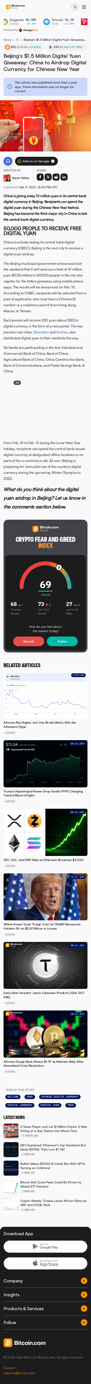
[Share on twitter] (48, 177)
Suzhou (62, 332)
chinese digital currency (59, 1096)
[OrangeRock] (28, 30)
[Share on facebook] (40, 177)
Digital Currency (20, 1105)
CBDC (30, 1096)
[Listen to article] (8, 161)
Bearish (28, 641)
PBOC (71, 1105)
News (7, 39)
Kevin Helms (20, 177)
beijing (13, 1096)
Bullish (62, 641)
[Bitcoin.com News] (15, 7)
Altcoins (17, 39)
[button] (52, 161)
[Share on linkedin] (64, 177)
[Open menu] (83, 7)
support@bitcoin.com (19, 1373)
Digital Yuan (50, 1105)
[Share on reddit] (56, 177)
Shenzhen (41, 332)
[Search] (75, 7)
